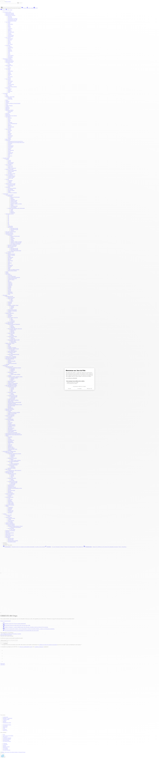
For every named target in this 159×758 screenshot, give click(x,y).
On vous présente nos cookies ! (72, 383)
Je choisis (79, 388)
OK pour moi (89, 388)
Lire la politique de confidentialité (71, 378)
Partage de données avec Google (72, 382)
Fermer (69, 388)
